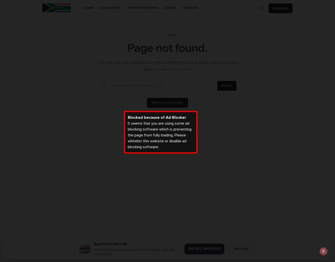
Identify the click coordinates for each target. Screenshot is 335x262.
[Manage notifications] (323, 251)
